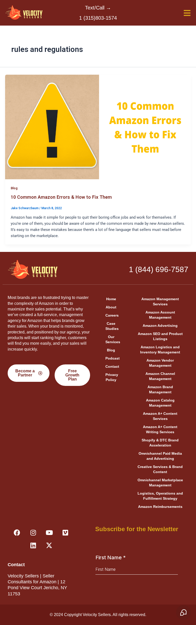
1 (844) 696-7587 (158, 269)
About (111, 307)
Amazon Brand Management (160, 389)
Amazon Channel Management (160, 376)
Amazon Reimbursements (160, 507)
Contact (112, 366)
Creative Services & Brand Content (160, 469)
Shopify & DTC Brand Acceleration (160, 442)
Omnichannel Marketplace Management (160, 482)
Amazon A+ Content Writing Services (160, 429)
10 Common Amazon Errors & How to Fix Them (61, 197)
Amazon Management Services (160, 301)
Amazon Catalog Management (160, 402)
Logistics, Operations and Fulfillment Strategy (160, 495)
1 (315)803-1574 (98, 18)
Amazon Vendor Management (160, 362)
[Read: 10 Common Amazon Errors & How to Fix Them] (98, 126)
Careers (112, 315)
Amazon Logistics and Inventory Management (160, 349)
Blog (14, 188)
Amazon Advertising (160, 325)
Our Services (112, 339)
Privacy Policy (111, 377)
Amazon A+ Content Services (160, 416)
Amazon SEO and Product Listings (160, 336)
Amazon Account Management (160, 314)
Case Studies (112, 326)
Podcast (112, 358)
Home (111, 299)
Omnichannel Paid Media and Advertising (160, 456)
